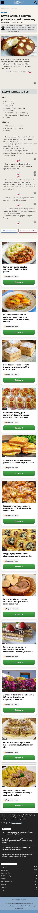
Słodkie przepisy (6, 876)
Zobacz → (19, 282)
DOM (2, 890)
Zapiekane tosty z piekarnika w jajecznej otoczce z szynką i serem (18, 461)
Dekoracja (4, 887)
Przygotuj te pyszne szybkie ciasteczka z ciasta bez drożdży (17, 555)
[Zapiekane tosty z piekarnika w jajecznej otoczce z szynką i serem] (19, 446)
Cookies (18, 899)
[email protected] (16, 823)
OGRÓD (4, 691)
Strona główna (5, 8)
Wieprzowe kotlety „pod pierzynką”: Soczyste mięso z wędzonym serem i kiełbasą (16, 415)
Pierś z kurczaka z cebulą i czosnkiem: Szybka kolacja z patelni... (16, 269)
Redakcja (23, 899)
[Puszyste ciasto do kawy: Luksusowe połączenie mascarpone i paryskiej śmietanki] (19, 633)
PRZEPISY (4, 12)
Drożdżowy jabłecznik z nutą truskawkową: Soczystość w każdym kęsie (16, 367)
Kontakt (13, 899)
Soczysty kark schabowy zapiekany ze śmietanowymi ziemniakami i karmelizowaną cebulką (16, 318)
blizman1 (6, 22)
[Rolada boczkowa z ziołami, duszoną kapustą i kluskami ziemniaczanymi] (19, 585)
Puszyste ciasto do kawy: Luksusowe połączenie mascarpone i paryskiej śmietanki (18, 649)
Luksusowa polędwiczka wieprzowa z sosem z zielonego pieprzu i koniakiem (17, 792)
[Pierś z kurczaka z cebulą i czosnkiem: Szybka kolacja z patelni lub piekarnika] (19, 253)
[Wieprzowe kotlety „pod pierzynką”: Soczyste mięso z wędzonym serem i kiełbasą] (19, 399)
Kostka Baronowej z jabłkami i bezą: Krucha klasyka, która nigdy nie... (18, 744)
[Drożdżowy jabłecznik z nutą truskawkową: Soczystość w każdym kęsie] (19, 351)
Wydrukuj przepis (10, 231)
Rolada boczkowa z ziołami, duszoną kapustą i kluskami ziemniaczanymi (15, 601)
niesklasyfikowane (6, 881)
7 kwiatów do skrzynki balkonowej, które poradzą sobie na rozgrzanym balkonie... (18, 697)
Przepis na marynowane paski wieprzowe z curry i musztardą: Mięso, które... (17, 508)
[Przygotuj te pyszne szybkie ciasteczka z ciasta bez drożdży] (19, 540)
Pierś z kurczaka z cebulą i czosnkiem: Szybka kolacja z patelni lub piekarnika (17, 833)
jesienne (3, 884)
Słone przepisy (5, 873)
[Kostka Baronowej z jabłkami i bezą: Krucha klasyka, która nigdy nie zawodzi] (19, 729)
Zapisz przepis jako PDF (29, 231)
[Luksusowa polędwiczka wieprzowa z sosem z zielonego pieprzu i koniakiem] (19, 776)
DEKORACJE (4, 870)
